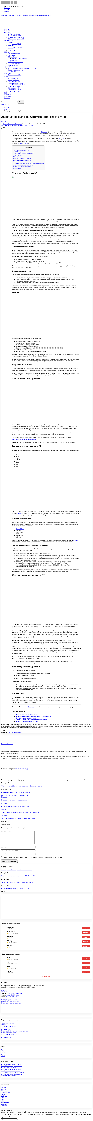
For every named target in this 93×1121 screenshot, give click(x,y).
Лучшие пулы (12, 55)
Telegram (31, 707)
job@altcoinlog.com (11, 996)
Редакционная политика (8, 1026)
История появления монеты (24, 152)
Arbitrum (25, 143)
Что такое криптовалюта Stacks (26, 718)
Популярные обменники (15, 83)
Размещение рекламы (7, 1023)
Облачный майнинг (14, 63)
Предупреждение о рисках (9, 1000)
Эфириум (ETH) (17, 47)
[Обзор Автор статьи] (4, 742)
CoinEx (29, 513)
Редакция (7, 9)
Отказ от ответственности (9, 1034)
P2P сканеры (12, 71)
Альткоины (11, 49)
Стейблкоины (12, 50)
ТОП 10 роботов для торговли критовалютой (22, 68)
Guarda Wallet (20, 529)
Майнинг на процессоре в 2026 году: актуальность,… (17, 882)
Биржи (6, 76)
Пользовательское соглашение (10, 1001)
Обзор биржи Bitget (14, 86)
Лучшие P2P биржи (14, 81)
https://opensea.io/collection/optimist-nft (24, 439)
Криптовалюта (9, 40)
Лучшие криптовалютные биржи (11, 1064)
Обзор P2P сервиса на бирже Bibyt (27, 721)
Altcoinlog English (6, 1037)
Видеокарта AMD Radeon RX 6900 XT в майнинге (16, 792)
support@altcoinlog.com (15, 993)
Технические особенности (24, 153)
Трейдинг (7, 67)
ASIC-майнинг (12, 60)
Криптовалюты (5, 1092)
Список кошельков (19, 161)
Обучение (7, 32)
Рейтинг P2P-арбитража (8, 1075)
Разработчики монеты (20, 157)
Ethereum (44, 132)
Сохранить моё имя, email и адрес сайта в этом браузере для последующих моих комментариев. (32, 857)
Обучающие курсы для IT (16, 39)
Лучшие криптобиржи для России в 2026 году (15, 888)
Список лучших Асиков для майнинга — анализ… (16, 870)
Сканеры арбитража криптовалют (11, 1074)
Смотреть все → (46, 976)
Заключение (17, 168)
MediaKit (3, 1024)
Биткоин (10, 42)
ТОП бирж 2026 (13, 78)
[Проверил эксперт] (4, 767)
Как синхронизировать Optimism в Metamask (29, 163)
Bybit (19, 513)
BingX (3, 1049)
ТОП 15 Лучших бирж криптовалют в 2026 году (31, 719)
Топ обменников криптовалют (10, 1071)
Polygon (20, 143)
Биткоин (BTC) (16, 44)
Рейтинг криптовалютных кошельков (12, 1072)
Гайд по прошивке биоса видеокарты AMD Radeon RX (18, 876)
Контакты (7, 8)
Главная (6, 29)
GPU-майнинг (12, 57)
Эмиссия (18, 155)
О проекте (4, 990)
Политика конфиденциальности (11, 1003)
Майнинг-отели (13, 65)
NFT (5, 93)
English (6, 11)
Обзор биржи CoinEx (14, 89)
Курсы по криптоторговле (16, 37)
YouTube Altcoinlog (14, 34)
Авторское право (6, 1029)
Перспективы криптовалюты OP (23, 165)
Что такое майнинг (14, 53)
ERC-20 (75, 540)
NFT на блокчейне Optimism (22, 158)
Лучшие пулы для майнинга (9, 1067)
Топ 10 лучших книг (14, 35)
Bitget (2, 1054)
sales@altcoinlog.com (13, 995)
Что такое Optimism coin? (21, 150)
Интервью (7, 96)
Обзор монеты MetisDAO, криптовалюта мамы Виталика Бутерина (21, 786)
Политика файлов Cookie (8, 1032)
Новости (7, 31)
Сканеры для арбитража (15, 70)
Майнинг (7, 52)
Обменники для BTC (18, 85)
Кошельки (7, 73)
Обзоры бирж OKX (14, 91)
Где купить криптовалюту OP (22, 160)
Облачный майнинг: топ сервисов (11, 1069)
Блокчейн (7, 98)
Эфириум (11, 45)
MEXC (3, 1056)
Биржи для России (13, 80)
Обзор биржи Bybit (14, 88)
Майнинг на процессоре (15, 62)
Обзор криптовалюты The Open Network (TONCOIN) (33, 716)
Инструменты (8, 94)
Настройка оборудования (19, 58)
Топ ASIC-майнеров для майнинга (11, 1066)
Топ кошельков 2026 (14, 75)
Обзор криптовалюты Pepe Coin (26, 715)
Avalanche (61, 138)
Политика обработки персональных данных (14, 1031)
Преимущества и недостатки (22, 166)
